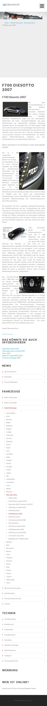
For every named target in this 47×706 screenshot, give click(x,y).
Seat (8, 567)
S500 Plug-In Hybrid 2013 (17, 507)
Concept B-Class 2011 (16, 536)
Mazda (8, 488)
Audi (8, 416)
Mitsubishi (9, 548)
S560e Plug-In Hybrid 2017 (18, 501)
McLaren (9, 492)
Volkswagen (10, 580)
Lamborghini (10, 479)
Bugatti (8, 429)
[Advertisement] (23, 53)
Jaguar (8, 473)
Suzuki (8, 573)
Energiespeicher (10, 635)
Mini (7, 545)
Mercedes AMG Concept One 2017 (21, 504)
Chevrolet (9, 435)
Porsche (9, 561)
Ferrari (8, 444)
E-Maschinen (8, 629)
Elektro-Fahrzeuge (10, 397)
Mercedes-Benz (11, 495)
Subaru (8, 570)
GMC (8, 457)
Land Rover (10, 482)
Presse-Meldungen (10, 382)
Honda (8, 463)
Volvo (8, 583)
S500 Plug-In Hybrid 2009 (17, 532)
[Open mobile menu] (42, 6)
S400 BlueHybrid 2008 (16, 529)
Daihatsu (9, 441)
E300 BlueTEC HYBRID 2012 (18, 539)
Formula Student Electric (12, 598)
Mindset (9, 542)
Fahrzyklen (8, 640)
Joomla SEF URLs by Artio (7, 334)
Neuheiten (8, 377)
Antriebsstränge (10, 619)
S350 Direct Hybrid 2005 (17, 526)
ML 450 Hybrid (13, 523)
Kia (7, 476)
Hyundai (9, 466)
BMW (8, 423)
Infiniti (8, 470)
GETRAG (9, 454)
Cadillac (9, 432)
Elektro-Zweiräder (10, 403)
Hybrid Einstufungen (11, 645)
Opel (8, 554)
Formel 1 (7, 604)
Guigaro (9, 460)
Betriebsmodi (9, 624)
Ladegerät (7, 655)
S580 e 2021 (13, 498)
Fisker (8, 448)
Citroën (9, 438)
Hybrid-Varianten (10, 650)
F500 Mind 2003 (14, 510)
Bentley (9, 419)
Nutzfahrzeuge (9, 593)
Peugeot (9, 558)
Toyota (8, 576)
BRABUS (9, 426)
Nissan (8, 551)
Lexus (8, 485)
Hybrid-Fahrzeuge (10, 408)
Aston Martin (10, 413)
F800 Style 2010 (14, 517)
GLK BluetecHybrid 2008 (17, 520)
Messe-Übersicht (10, 372)
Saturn (8, 564)
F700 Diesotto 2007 (15, 514)
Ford (7, 451)
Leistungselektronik (11, 661)
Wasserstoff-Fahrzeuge (12, 588)
